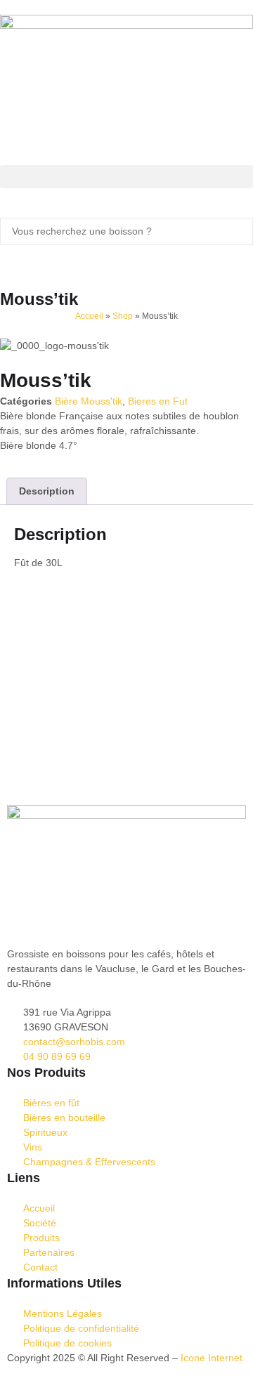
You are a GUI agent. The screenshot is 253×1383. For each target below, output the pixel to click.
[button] (126, 176)
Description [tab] (46, 491)
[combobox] (126, 231)
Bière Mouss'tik (88, 401)
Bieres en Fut (158, 401)
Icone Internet (211, 1357)
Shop (122, 316)
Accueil (89, 316)
